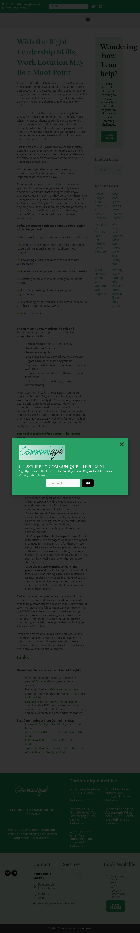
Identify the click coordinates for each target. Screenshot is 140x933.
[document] (70, 466)
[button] (122, 444)
